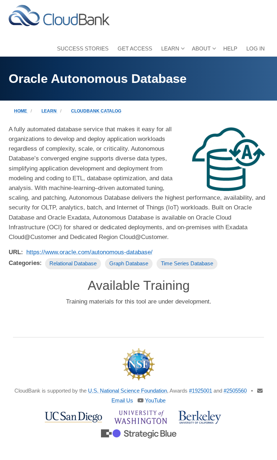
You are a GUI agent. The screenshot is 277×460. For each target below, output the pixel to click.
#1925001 (200, 391)
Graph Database (128, 263)
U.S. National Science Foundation (127, 391)
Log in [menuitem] (255, 48)
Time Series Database (187, 263)
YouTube (155, 400)
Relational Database (73, 263)
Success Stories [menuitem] (83, 48)
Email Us (122, 400)
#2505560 (235, 391)
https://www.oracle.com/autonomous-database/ (89, 252)
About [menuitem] (199, 51)
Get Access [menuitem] (135, 48)
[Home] (59, 15)
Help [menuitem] (230, 48)
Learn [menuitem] (168, 51)
